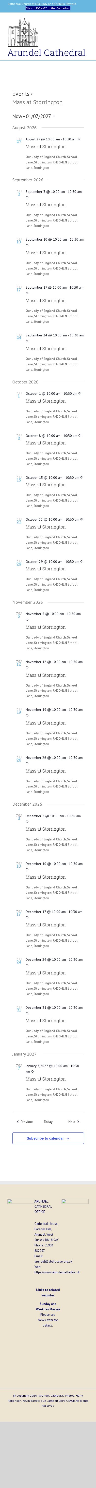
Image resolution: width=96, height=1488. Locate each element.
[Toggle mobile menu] (87, 21)
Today (48, 1121)
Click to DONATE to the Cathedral (48, 8)
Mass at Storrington (46, 146)
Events (21, 94)
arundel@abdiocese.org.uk (53, 1261)
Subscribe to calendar (45, 1138)
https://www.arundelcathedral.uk (57, 1272)
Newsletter (45, 1320)
